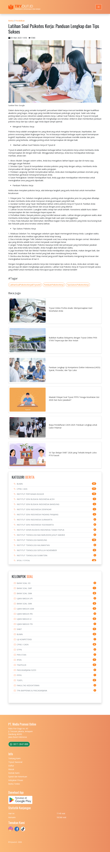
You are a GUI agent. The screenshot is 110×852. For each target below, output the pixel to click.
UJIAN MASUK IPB (25, 614)
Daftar (11, 765)
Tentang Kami (14, 758)
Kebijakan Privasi (15, 780)
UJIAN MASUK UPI (25, 598)
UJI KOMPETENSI (24, 639)
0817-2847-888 (20, 744)
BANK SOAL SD (23, 583)
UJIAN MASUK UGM (25, 608)
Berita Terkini (14, 784)
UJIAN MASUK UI (24, 619)
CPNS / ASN (22, 489)
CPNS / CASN (22, 644)
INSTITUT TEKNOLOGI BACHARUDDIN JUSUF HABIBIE (41, 535)
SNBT (19, 629)
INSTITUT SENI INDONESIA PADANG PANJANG (37, 514)
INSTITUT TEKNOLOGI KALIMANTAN (33, 545)
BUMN (20, 484)
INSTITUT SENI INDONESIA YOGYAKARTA (35, 524)
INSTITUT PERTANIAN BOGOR (30, 494)
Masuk (11, 769)
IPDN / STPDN (23, 560)
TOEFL (20, 680)
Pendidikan (20, 20)
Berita (11, 20)
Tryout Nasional (15, 762)
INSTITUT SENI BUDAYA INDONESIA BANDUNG (38, 504)
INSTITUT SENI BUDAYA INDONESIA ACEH (35, 499)
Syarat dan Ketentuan (17, 776)
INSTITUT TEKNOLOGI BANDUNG (32, 540)
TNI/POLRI (21, 665)
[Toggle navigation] (99, 7)
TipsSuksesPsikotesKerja (78, 284)
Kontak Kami (13, 773)
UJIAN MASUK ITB (25, 624)
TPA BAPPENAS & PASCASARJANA (32, 690)
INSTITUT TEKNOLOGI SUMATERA (32, 555)
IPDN (19, 660)
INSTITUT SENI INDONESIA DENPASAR (34, 509)
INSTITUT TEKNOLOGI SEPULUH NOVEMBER (37, 550)
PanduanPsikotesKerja (54, 284)
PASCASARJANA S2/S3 (26, 670)
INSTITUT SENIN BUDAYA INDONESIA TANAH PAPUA (40, 530)
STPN (19, 649)
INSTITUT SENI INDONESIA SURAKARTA (34, 519)
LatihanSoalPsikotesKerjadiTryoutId (25, 284)
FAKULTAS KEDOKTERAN (28, 685)
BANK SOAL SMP (24, 588)
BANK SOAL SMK (24, 603)
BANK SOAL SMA (24, 593)
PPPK (19, 675)
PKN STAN (21, 654)
